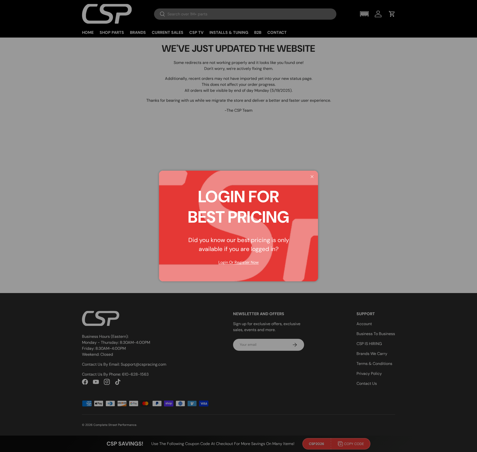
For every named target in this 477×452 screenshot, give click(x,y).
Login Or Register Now (238, 262)
